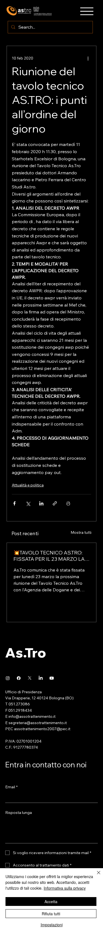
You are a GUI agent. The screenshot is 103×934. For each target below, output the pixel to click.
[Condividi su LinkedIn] (41, 503)
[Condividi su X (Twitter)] (27, 503)
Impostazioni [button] (52, 924)
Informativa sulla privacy (65, 888)
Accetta (50, 901)
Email (11, 786)
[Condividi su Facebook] (14, 503)
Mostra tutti (81, 532)
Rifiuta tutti (51, 913)
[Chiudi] (95, 875)
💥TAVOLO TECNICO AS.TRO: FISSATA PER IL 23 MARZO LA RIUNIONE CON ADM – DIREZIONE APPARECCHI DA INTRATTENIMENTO (49, 555)
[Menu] (87, 11)
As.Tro (25, 652)
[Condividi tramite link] (54, 503)
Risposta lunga (18, 812)
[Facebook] (18, 678)
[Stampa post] (68, 503)
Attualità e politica (28, 485)
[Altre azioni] (88, 58)
